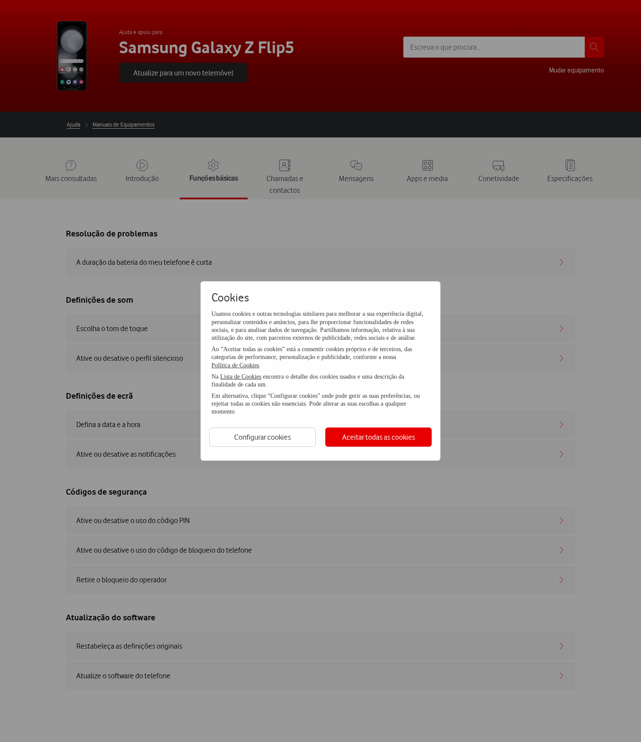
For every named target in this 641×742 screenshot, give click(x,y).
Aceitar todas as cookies (378, 436)
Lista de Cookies (240, 376)
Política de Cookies (235, 365)
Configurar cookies (262, 436)
